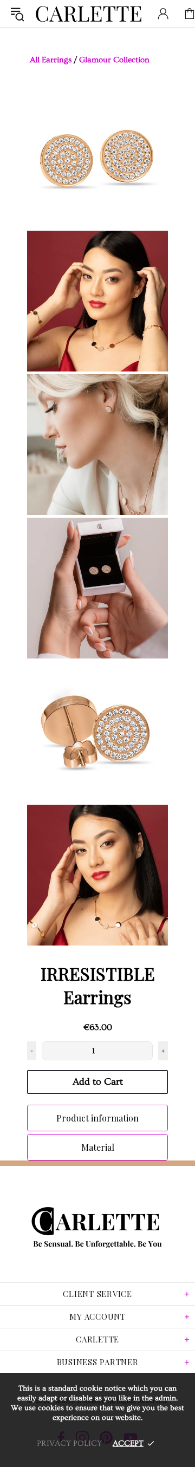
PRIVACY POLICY (69, 1443)
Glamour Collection (114, 59)
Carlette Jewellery (89, 13)
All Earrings (51, 59)
